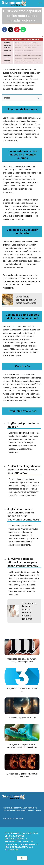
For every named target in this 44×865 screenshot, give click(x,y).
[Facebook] (4, 29)
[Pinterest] (17, 29)
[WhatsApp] (23, 29)
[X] (10, 29)
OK (22, 858)
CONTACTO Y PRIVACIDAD (13, 819)
